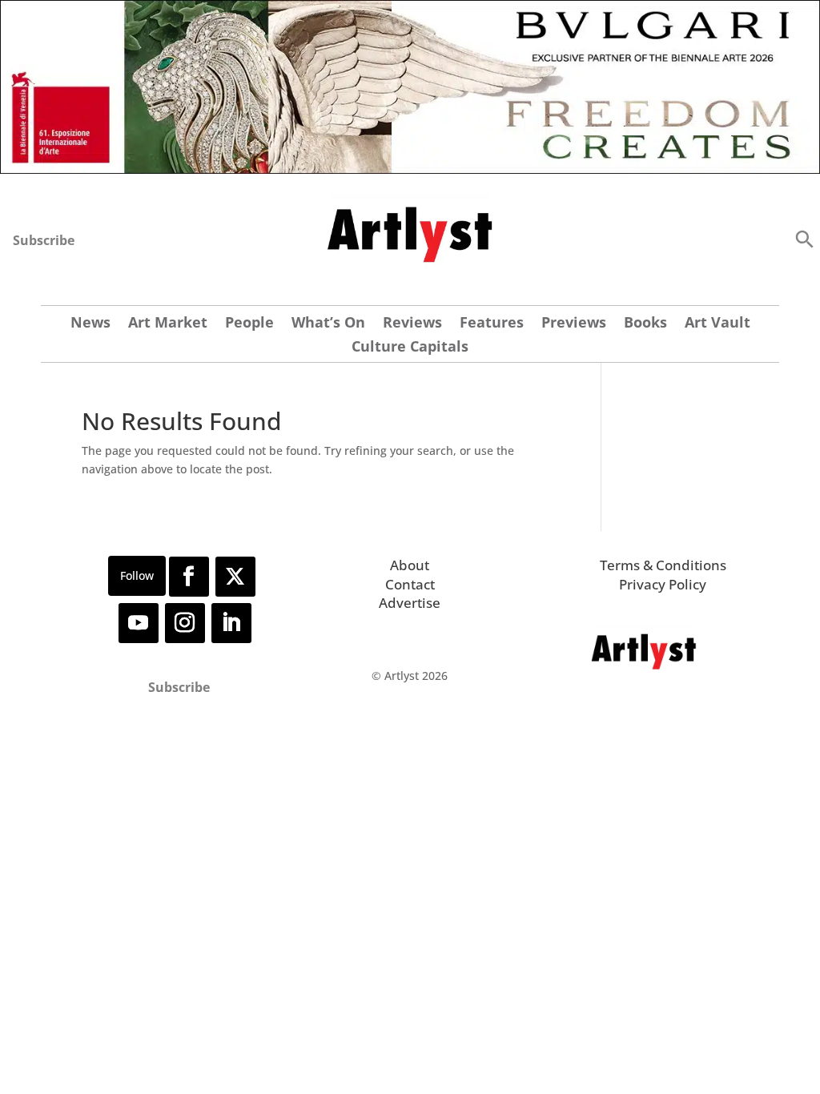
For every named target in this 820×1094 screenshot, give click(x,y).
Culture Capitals (410, 348)
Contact (410, 584)
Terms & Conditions (663, 565)
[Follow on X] (235, 577)
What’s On (328, 324)
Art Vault (717, 324)
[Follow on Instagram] (185, 623)
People (249, 324)
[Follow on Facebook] (189, 577)
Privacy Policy (662, 584)
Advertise (409, 602)
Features (492, 324)
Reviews (412, 324)
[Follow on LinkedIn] (231, 623)
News (90, 324)
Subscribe (43, 240)
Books (645, 324)
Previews (573, 324)
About (409, 565)
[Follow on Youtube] (139, 623)
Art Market (167, 324)
